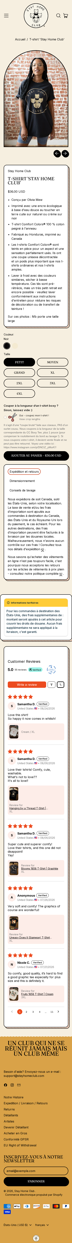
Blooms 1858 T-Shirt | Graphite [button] (39, 868)
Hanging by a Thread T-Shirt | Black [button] (27, 808)
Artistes (9, 1121)
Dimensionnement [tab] (22, 481)
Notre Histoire (13, 1097)
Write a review (27, 684)
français (40, 1224)
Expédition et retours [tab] (24, 471)
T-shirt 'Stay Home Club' (46, 39)
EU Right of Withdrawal (20, 1145)
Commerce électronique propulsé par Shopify (33, 1194)
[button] (58, 15)
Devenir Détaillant (16, 1127)
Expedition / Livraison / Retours (26, 1103)
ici (42, 549)
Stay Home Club (19, 171)
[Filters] (51, 684)
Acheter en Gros (15, 1133)
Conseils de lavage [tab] (22, 490)
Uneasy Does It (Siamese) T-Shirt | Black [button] (30, 937)
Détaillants (11, 1115)
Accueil (20, 39)
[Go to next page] (59, 1011)
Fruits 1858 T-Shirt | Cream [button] (37, 994)
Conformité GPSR (16, 1139)
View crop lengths (29, 419)
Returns (9, 1109)
